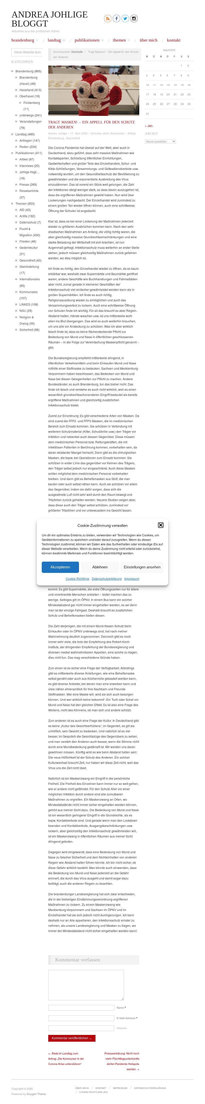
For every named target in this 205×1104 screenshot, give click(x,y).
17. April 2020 (79, 133)
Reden (24, 146)
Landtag (54, 40)
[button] (160, 525)
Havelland (27, 90)
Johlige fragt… (29, 172)
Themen (119, 40)
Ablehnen (100, 567)
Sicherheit (26, 329)
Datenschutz (28, 222)
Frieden (25, 241)
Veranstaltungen (31, 121)
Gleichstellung (29, 266)
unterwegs (27, 115)
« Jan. (149, 125)
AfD (22, 209)
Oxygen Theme (36, 1094)
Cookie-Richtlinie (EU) (93, 1092)
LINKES (25, 304)
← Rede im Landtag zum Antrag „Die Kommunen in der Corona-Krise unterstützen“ (66, 1058)
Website (121, 1028)
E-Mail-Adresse (127, 1018)
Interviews (26, 165)
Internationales (30, 279)
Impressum (131, 578)
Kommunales (29, 292)
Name (121, 1007)
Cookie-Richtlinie (77, 578)
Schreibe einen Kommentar (107, 133)
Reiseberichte (29, 190)
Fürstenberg (32, 102)
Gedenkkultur (29, 247)
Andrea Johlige (57, 133)
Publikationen (87, 40)
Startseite (77, 52)
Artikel (24, 159)
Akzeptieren (60, 567)
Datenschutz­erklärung (107, 578)
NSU (23, 310)
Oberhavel (27, 96)
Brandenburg (23, 40)
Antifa (23, 216)
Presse (24, 184)
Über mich (149, 40)
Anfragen (26, 140)
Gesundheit (27, 260)
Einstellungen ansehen (142, 567)
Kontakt (173, 40)
